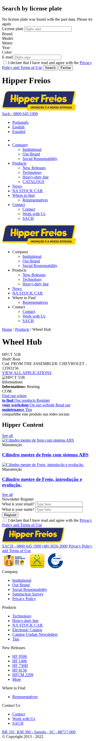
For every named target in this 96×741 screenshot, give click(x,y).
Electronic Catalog (27, 630)
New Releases (34, 168)
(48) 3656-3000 (55, 546)
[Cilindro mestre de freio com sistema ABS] (38, 440)
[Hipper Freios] (39, 109)
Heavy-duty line (36, 177)
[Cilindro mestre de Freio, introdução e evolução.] (43, 465)
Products (19, 163)
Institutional (32, 149)
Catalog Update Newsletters (35, 634)
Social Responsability (40, 158)
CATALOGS (33, 181)
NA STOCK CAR (27, 191)
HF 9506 (19, 656)
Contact (18, 204)
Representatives (35, 200)
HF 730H (20, 665)
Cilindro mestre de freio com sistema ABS (45, 454)
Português (20, 122)
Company (20, 145)
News (17, 186)
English (18, 127)
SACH (28, 218)
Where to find (23, 195)
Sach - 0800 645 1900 (20, 114)
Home (7, 329)
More (16, 679)
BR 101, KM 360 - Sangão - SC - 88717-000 (39, 732)
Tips (15, 639)
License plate (12, 29)
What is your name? (18, 509)
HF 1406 (19, 661)
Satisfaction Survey (28, 594)
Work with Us (34, 214)
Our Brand (31, 154)
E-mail (7, 57)
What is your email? (18, 504)
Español (18, 131)
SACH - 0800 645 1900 (21, 546)
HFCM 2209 (22, 675)
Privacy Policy (24, 599)
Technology (32, 172)
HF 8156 (19, 670)
